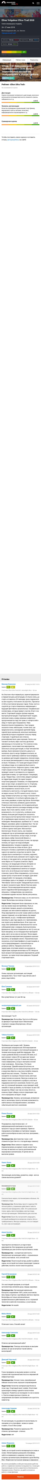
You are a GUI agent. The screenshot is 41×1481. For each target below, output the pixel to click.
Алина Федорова (8, 1443)
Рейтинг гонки (20, 60)
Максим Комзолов (9, 684)
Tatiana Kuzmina (8, 1035)
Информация (7, 60)
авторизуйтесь (13, 140)
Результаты (34, 60)
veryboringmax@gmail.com (11, 1005)
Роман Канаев (7, 1113)
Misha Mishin (6, 1314)
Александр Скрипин (9, 1408)
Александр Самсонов (10, 1333)
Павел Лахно (6, 1162)
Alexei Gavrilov (7, 1232)
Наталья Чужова (8, 966)
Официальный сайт (9, 33)
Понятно (20, 1477)
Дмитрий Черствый (9, 1359)
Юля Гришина (7, 986)
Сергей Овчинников (9, 1274)
